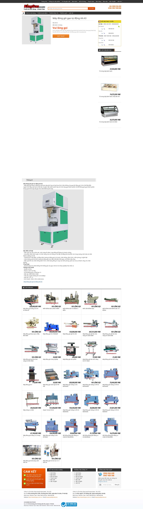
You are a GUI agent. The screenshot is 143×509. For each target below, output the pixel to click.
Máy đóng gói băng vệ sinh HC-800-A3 (30, 309)
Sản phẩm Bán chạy (106, 50)
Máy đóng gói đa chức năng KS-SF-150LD (90, 360)
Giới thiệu (53, 473)
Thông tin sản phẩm (54, 1)
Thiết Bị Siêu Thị (53, 13)
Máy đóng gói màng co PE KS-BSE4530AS (91, 385)
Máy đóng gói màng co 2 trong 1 (31, 436)
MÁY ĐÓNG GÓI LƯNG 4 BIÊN (51, 308)
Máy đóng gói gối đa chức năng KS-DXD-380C (30, 360)
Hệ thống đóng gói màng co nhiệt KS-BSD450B (110, 436)
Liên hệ (119, 1)
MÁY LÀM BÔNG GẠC (88, 308)
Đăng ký (117, 484)
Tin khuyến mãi (66, 1)
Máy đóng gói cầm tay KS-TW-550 (51, 385)
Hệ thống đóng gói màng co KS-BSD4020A (90, 436)
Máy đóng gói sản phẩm (69, 359)
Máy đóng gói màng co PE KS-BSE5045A (111, 385)
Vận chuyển (112, 1)
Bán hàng (98, 1)
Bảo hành (74, 1)
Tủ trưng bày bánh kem (105, 71)
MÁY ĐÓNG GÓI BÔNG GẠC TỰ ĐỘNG (111, 309)
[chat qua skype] (119, 26)
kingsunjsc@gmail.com (51, 497)
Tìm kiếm (91, 8)
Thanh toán (91, 1)
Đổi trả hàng (82, 1)
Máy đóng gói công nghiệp (50, 359)
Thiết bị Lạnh (63, 13)
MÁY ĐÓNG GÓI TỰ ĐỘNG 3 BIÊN (70, 309)
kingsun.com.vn (102, 481)
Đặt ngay (61, 36)
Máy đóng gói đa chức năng (110, 359)
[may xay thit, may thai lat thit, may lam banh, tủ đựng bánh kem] (34, 7)
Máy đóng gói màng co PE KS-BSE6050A (71, 410)
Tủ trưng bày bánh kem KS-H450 (108, 122)
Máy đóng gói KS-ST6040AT (50, 334)
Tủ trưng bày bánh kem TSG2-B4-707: (109, 96)
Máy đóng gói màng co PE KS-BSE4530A (91, 410)
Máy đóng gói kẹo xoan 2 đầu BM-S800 (31, 334)
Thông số (29, 180)
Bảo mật (105, 1)
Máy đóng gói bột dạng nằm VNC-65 (31, 461)
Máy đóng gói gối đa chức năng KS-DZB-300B (110, 334)
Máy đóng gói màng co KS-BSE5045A (70, 385)
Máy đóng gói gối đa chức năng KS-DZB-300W (90, 334)
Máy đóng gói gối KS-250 (70, 334)
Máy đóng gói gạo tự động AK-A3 (33, 282)
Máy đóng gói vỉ (27, 384)
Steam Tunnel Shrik (48, 410)
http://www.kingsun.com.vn (35, 497)
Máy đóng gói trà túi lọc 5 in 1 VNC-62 (51, 461)
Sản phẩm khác (29, 287)
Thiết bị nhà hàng (31, 13)
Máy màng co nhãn (28, 410)
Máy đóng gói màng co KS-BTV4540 (50, 436)
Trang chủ (44, 1)
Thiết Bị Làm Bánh (42, 13)
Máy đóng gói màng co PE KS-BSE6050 (111, 410)
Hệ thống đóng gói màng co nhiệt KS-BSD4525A (70, 436)
